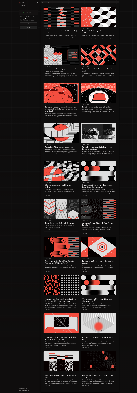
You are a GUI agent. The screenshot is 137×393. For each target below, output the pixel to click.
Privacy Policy (31, 20)
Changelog (22, 5)
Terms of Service (23, 20)
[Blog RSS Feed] (37, 3)
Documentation (22, 388)
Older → (114, 389)
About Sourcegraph (23, 390)
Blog (23, 2)
